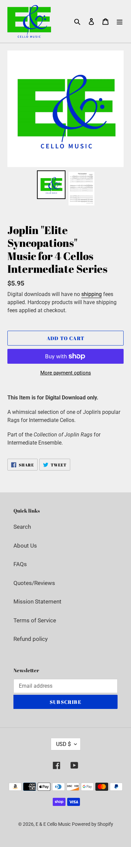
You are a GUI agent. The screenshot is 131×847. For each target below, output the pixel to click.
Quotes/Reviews (34, 583)
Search (22, 526)
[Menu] (120, 21)
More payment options (65, 373)
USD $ (63, 744)
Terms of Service (34, 620)
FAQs (20, 564)
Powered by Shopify (92, 824)
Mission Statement (37, 601)
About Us (25, 545)
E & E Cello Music (53, 824)
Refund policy (30, 639)
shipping (91, 294)
